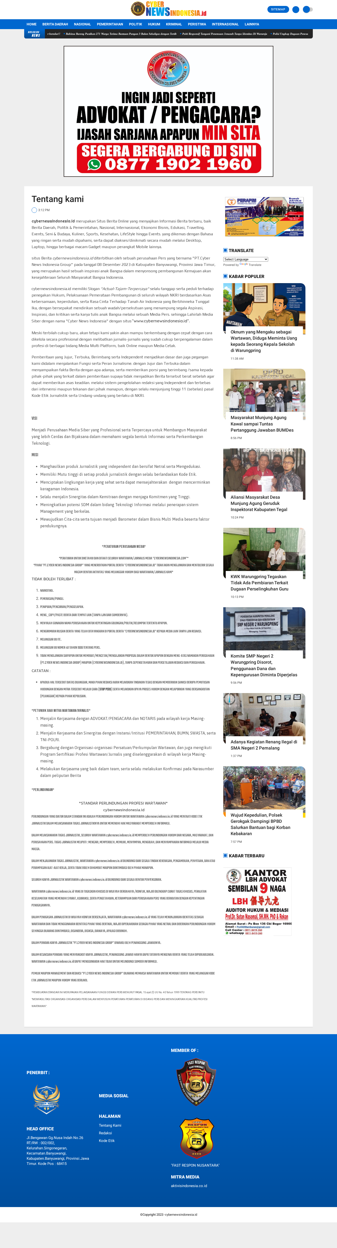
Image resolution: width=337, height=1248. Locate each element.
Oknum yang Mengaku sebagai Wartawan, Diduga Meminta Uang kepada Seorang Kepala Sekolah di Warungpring (264, 341)
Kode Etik (107, 1140)
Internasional (225, 24)
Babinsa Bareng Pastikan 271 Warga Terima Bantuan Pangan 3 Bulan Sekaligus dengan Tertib (98, 33)
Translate (255, 265)
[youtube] (117, 1104)
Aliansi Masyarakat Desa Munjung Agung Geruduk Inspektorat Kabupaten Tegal (259, 503)
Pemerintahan (110, 24)
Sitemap (278, 9)
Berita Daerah (55, 24)
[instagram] (110, 1104)
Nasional (82, 24)
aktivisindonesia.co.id (189, 1186)
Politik (135, 24)
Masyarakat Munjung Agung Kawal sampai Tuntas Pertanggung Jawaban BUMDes (262, 423)
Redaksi (105, 1133)
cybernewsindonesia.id (181, 1214)
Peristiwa (197, 24)
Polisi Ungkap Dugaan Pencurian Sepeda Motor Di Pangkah (285, 33)
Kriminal (174, 24)
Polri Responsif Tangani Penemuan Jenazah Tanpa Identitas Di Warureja (202, 33)
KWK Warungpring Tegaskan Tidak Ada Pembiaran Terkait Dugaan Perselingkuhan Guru (259, 582)
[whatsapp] (104, 1104)
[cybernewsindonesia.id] (168, 16)
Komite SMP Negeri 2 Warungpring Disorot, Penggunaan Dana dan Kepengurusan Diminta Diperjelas (264, 665)
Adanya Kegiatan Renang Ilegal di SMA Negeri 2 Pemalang (264, 745)
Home (32, 24)
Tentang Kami (110, 1125)
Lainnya (252, 24)
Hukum (154, 24)
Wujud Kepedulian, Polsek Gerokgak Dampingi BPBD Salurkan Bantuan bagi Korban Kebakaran (260, 824)
